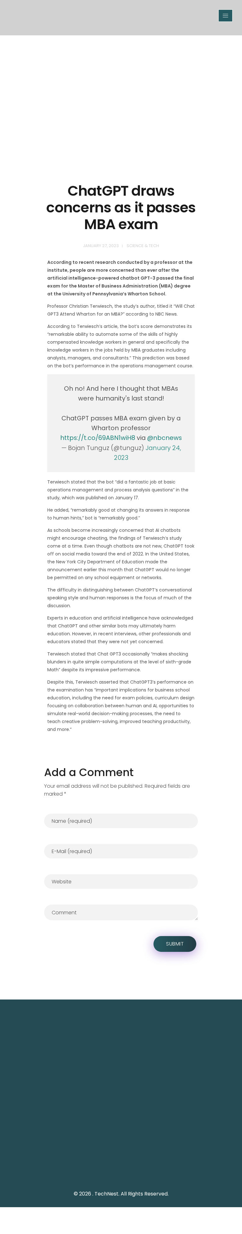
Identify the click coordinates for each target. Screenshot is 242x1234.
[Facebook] (130, 1165)
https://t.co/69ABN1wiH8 (97, 437)
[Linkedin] (159, 1165)
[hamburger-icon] (225, 15)
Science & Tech (143, 246)
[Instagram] (144, 1165)
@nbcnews (164, 437)
